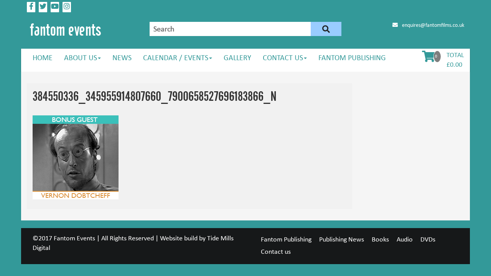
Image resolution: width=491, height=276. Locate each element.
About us (80, 58)
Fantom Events (74, 238)
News (122, 58)
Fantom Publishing (352, 58)
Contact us (283, 58)
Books (380, 239)
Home (43, 58)
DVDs (427, 239)
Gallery (237, 58)
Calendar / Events (175, 58)
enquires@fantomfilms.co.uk (432, 25)
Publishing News (341, 239)
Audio (405, 239)
